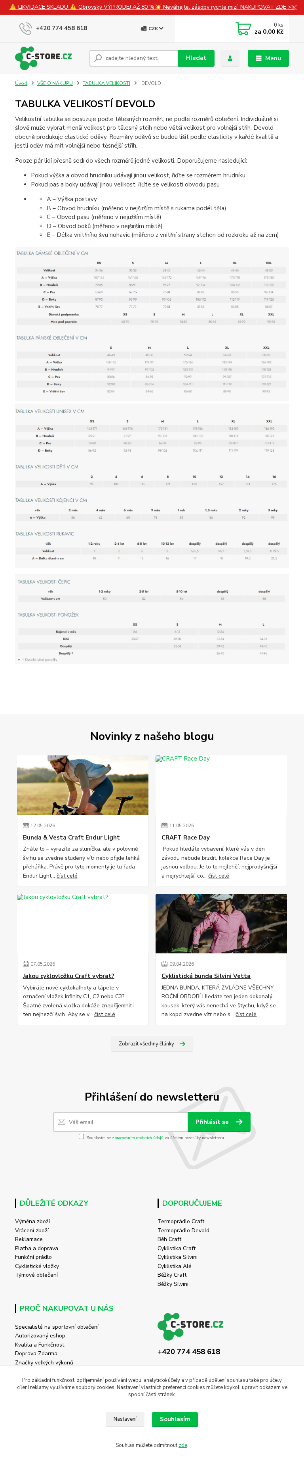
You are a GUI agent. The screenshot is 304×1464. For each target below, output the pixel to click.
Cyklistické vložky (37, 1266)
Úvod (21, 83)
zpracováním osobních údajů (137, 1138)
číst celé (67, 876)
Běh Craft (169, 1239)
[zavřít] (294, 8)
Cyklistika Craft (177, 1248)
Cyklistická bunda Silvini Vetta (206, 976)
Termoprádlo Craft (181, 1221)
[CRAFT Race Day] (221, 785)
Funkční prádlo (33, 1257)
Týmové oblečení (36, 1275)
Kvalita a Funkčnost (39, 1345)
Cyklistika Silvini (178, 1257)
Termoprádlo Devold (183, 1230)
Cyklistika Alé (175, 1266)
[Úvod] (49, 58)
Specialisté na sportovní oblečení (57, 1327)
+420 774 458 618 (61, 28)
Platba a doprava (36, 1248)
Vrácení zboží (32, 1230)
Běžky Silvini (173, 1284)
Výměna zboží (32, 1221)
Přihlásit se (213, 1122)
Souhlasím (175, 1419)
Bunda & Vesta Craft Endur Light (71, 837)
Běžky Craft (172, 1275)
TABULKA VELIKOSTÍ (106, 83)
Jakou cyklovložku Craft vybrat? (68, 976)
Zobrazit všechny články (146, 1043)
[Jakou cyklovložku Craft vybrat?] (82, 923)
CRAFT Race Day (186, 837)
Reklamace (29, 1239)
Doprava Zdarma (36, 1353)
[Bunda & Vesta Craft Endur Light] (82, 785)
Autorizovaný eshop (40, 1335)
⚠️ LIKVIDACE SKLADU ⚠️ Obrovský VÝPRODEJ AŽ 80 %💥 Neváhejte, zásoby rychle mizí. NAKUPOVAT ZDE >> (152, 7)
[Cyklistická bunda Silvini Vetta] (221, 923)
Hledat (196, 58)
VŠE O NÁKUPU (55, 83)
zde (183, 1445)
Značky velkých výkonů (44, 1362)
